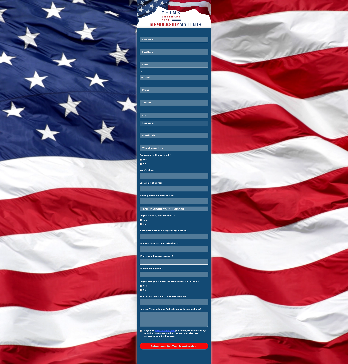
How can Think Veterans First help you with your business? (170, 309)
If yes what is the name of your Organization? (163, 230)
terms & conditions (165, 330)
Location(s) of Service (151, 183)
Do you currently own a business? (157, 215)
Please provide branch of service (157, 195)
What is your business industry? (156, 256)
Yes (145, 159)
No (144, 164)
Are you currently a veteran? (155, 155)
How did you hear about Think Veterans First (163, 296)
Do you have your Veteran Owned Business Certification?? (170, 281)
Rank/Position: (147, 170)
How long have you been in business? (159, 243)
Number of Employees (151, 268)
